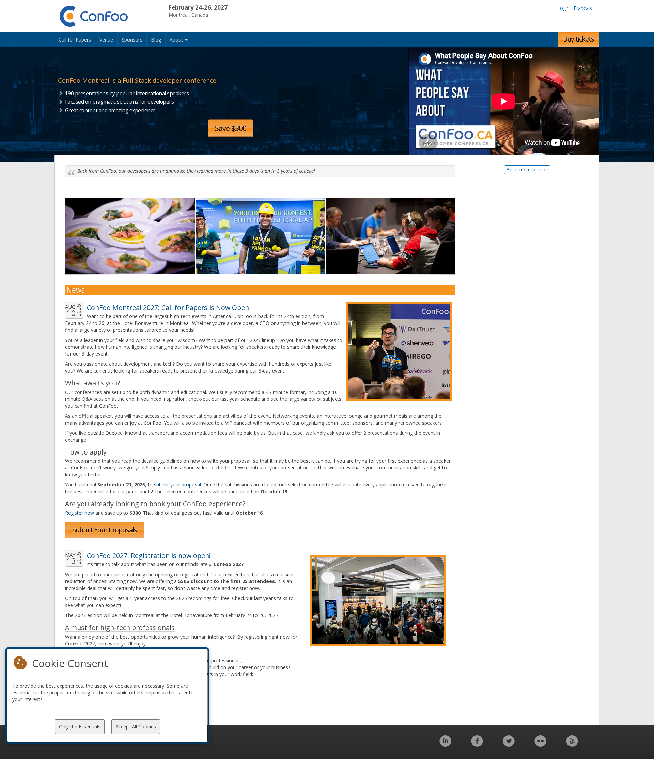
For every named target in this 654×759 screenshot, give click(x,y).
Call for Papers (75, 39)
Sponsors (132, 39)
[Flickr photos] (540, 744)
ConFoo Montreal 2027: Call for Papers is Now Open (168, 307)
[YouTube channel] (572, 744)
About (177, 39)
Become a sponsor (527, 169)
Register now (79, 513)
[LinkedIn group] (445, 744)
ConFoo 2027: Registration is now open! (149, 555)
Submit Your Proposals (104, 529)
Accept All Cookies (135, 726)
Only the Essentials (79, 726)
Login (563, 8)
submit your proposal (177, 484)
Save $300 (230, 128)
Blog (156, 39)
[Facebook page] (477, 744)
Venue (106, 39)
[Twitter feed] (509, 744)
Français (583, 8)
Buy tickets (578, 39)
